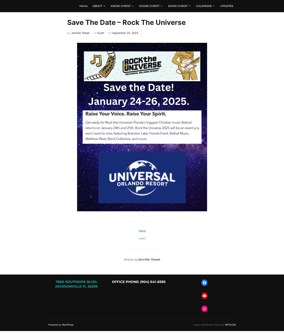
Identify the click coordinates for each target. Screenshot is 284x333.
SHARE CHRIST (149, 6)
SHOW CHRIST (178, 6)
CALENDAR (204, 6)
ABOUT (97, 6)
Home (83, 6)
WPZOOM (230, 324)
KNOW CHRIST (121, 6)
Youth (100, 33)
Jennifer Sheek (80, 33)
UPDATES (226, 6)
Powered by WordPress (60, 324)
